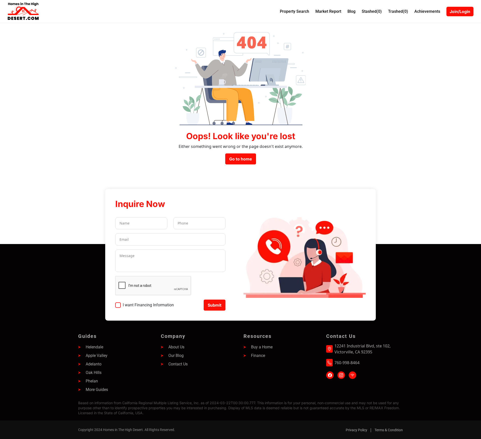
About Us (176, 347)
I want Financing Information (148, 305)
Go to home (240, 158)
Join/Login (460, 11)
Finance (258, 355)
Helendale (94, 347)
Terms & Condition (389, 430)
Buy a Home (262, 347)
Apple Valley (96, 355)
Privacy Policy (356, 430)
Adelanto (93, 364)
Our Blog (176, 355)
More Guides (97, 389)
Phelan (92, 381)
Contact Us (178, 364)
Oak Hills (93, 372)
